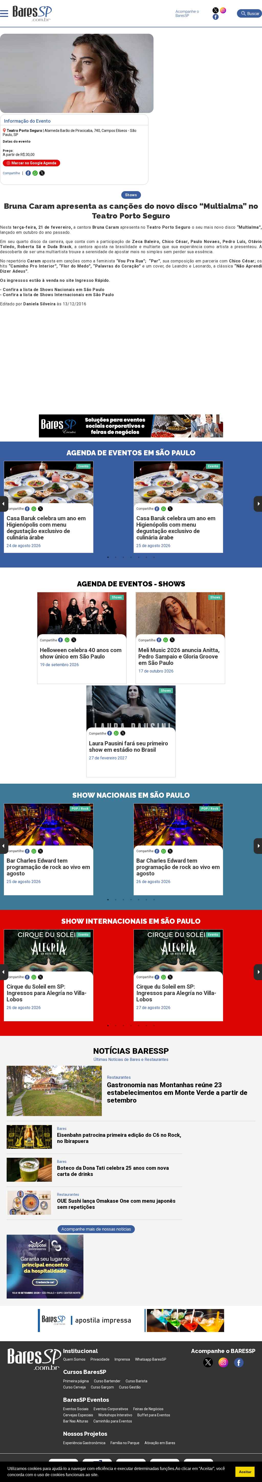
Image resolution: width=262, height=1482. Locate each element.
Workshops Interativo (115, 1415)
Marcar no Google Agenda (34, 163)
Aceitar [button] (245, 1472)
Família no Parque (125, 1443)
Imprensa (122, 1359)
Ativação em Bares (160, 1443)
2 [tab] (115, 557)
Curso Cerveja (74, 1387)
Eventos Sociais (76, 1409)
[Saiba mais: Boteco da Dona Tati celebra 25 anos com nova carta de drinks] (29, 1180)
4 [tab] (131, 557)
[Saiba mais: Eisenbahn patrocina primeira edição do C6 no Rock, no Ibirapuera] (29, 1147)
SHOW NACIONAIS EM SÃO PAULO (131, 795)
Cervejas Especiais (78, 1415)
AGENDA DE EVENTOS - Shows (131, 584)
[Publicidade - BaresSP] (45, 1267)
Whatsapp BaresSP (150, 1359)
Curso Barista (136, 1381)
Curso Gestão (130, 1387)
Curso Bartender (107, 1381)
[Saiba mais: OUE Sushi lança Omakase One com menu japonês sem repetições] (29, 1213)
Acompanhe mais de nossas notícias (96, 1229)
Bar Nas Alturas (75, 1421)
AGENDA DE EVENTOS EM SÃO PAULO (131, 453)
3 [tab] (123, 557)
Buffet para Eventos (153, 1415)
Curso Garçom (102, 1387)
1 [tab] (108, 557)
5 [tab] (138, 557)
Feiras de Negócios (148, 1409)
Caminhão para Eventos (112, 1421)
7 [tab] (154, 557)
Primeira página (76, 1381)
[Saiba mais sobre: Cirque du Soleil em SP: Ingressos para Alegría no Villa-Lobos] (48, 953)
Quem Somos (74, 1359)
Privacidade (100, 1359)
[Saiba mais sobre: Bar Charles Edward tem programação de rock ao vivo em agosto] (48, 827)
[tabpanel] (66, 507)
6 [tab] (146, 557)
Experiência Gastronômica (84, 1443)
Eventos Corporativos (111, 1409)
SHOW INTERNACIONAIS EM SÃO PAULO (131, 921)
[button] (100, 1475)
